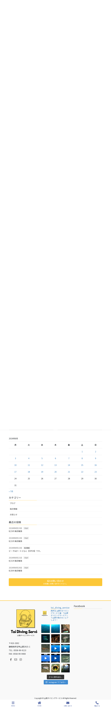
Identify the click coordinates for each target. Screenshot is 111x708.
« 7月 (11, 491)
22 (82, 471)
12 (42, 465)
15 (82, 465)
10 (15, 465)
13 (55, 465)
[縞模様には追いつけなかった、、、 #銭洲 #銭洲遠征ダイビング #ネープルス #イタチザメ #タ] (55, 658)
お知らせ (13, 514)
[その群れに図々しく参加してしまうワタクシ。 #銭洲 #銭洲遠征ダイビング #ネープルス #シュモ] (55, 648)
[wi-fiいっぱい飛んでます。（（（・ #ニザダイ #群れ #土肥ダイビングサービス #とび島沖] (45, 628)
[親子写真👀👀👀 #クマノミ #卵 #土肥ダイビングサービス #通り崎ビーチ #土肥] (65, 628)
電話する (97, 706)
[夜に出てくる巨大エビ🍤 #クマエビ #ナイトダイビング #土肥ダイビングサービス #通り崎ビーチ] (45, 648)
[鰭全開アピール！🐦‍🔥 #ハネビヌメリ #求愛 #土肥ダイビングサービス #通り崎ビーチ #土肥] (65, 658)
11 (29, 465)
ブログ (12, 503)
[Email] (16, 660)
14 (69, 465)
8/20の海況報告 (15, 570)
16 (95, 465)
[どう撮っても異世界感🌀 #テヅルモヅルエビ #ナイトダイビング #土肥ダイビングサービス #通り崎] (55, 638)
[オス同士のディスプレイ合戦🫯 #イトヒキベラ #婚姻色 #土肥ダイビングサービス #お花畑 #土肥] (45, 638)
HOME (39, 706)
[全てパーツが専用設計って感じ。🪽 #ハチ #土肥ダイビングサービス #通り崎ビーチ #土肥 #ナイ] (45, 668)
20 (55, 471)
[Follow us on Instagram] (21, 660)
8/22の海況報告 (15, 541)
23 (95, 471)
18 (29, 471)
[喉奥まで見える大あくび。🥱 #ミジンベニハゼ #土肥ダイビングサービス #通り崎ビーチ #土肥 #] (55, 668)
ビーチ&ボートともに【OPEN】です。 (25, 551)
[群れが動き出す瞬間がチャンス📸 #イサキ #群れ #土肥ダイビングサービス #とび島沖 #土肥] (55, 628)
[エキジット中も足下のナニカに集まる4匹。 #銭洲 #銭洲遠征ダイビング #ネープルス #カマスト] (45, 658)
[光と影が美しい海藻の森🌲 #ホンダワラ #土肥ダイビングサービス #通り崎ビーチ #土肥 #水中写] (65, 668)
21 (69, 471)
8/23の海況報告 (15, 531)
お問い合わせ (68, 706)
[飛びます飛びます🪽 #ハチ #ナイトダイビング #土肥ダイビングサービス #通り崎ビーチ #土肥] (65, 638)
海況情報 (13, 509)
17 (15, 471)
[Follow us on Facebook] (11, 660)
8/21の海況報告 (15, 560)
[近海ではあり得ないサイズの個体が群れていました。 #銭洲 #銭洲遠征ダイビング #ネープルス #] (65, 648)
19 (42, 471)
